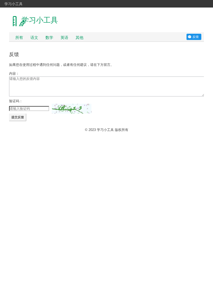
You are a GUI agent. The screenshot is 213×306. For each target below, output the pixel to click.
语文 (34, 37)
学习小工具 (13, 3)
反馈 (195, 37)
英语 (64, 37)
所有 (19, 37)
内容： (14, 73)
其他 (79, 37)
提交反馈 (17, 117)
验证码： (16, 101)
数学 (49, 37)
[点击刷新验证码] (71, 109)
